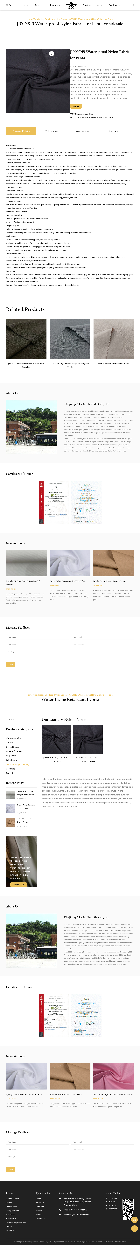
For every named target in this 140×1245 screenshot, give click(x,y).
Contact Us (115, 5)
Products (38, 19)
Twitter (112, 1202)
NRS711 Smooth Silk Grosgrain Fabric (70, 364)
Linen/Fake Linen (14, 751)
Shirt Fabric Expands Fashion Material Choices (69, 1095)
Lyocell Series (12, 747)
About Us (39, 5)
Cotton (9, 743)
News (99, 5)
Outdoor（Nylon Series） (57, 19)
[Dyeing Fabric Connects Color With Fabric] (70, 563)
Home (29, 19)
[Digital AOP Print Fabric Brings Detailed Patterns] (26, 563)
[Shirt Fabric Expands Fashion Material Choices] (70, 1076)
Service (87, 5)
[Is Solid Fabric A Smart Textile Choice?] (113, 563)
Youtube (112, 1205)
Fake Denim (11, 760)
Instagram (113, 1209)
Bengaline (10, 773)
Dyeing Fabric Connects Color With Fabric (68, 581)
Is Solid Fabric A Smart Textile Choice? (109, 581)
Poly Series (11, 756)
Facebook (113, 1198)
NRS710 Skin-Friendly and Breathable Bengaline (114, 364)
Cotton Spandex (13, 738)
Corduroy (10, 769)
